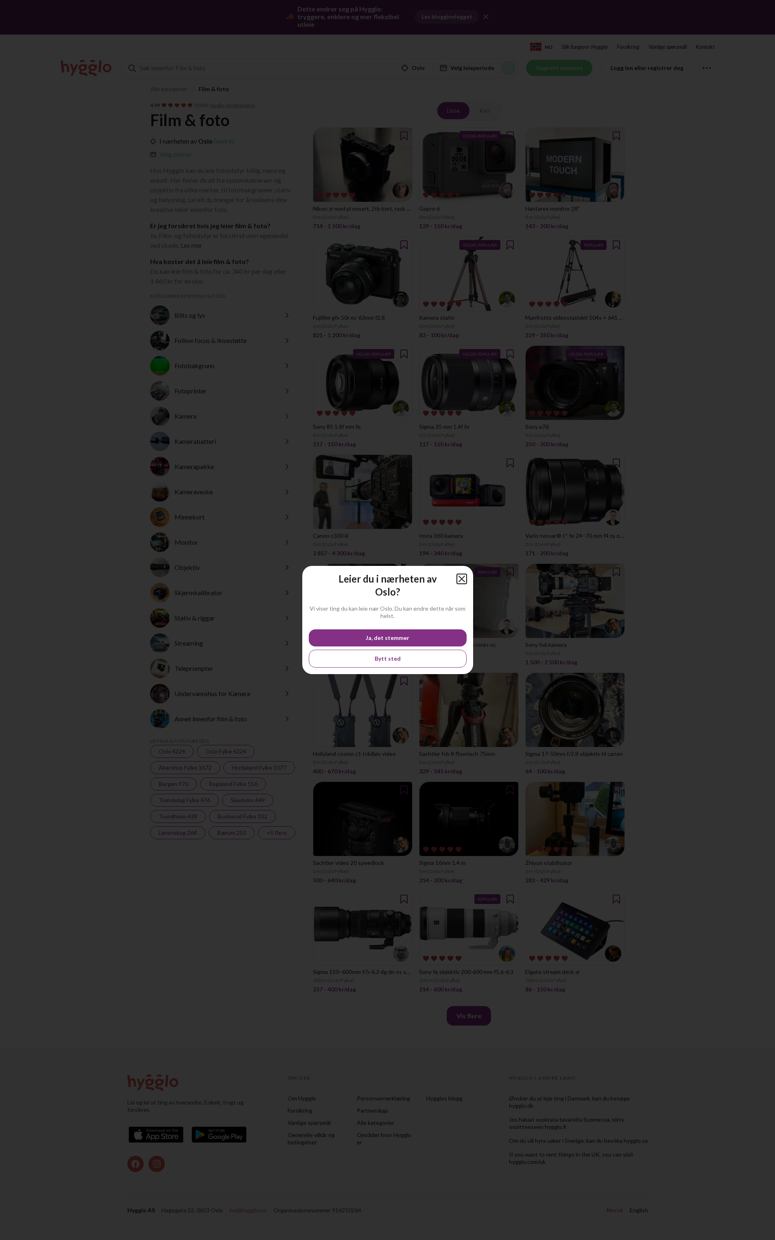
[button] (462, 579)
